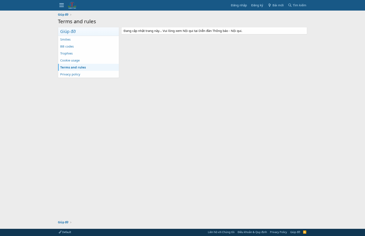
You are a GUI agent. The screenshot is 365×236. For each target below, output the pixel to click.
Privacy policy (70, 74)
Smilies (65, 39)
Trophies (66, 53)
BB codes (67, 46)
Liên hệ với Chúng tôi (221, 232)
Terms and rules (73, 67)
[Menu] (62, 5)
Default (66, 232)
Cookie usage (70, 60)
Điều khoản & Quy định (252, 232)
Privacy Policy (278, 232)
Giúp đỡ (295, 232)
